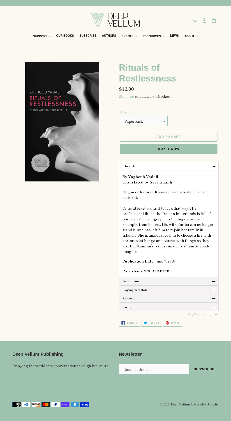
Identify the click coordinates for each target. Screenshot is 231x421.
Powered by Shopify (205, 404)
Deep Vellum (180, 404)
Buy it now (168, 149)
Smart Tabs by (203, 314)
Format (126, 112)
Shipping (126, 96)
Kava (216, 314)
